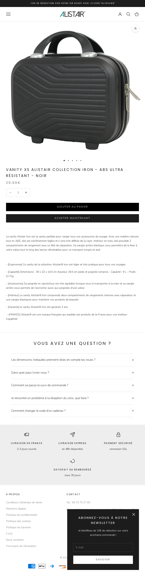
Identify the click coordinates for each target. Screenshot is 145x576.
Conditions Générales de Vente (24, 502)
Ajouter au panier (72, 206)
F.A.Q (9, 533)
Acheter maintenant (72, 218)
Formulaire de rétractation (21, 546)
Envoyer (103, 559)
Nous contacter (15, 540)
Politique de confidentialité (21, 515)
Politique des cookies (18, 521)
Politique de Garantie (18, 527)
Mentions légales (16, 508)
